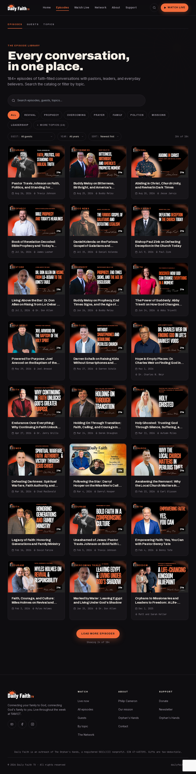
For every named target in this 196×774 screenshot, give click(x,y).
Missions (159, 115)
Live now (83, 701)
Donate (163, 701)
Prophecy (51, 115)
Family (117, 115)
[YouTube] (12, 724)
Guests (33, 24)
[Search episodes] (154, 7)
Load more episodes (98, 633)
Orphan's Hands (128, 717)
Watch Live (176, 7)
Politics (137, 115)
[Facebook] (22, 724)
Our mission (125, 709)
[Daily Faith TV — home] (18, 7)
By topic (83, 726)
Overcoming (76, 115)
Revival (30, 115)
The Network (86, 734)
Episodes (15, 24)
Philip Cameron (127, 701)
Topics (48, 24)
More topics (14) (52, 125)
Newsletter (166, 709)
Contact (123, 726)
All (13, 115)
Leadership (20, 125)
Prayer (99, 115)
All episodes (85, 709)
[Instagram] (32, 724)
